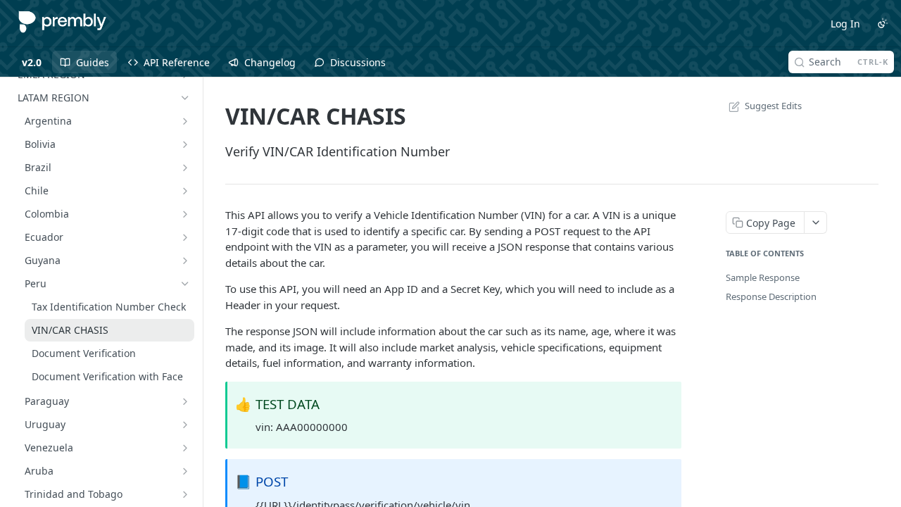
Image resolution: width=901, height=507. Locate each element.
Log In (845, 23)
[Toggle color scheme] (882, 23)
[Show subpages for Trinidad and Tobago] (185, 494)
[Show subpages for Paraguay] (185, 401)
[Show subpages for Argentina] (185, 121)
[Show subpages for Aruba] (185, 471)
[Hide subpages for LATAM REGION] (185, 98)
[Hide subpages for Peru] (185, 283)
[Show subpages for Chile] (185, 190)
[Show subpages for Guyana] (185, 260)
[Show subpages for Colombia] (185, 214)
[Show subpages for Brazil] (185, 167)
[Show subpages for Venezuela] (185, 447)
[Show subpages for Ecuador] (185, 237)
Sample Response (763, 277)
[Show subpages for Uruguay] (185, 424)
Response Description (771, 296)
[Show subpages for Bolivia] (185, 144)
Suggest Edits (773, 105)
